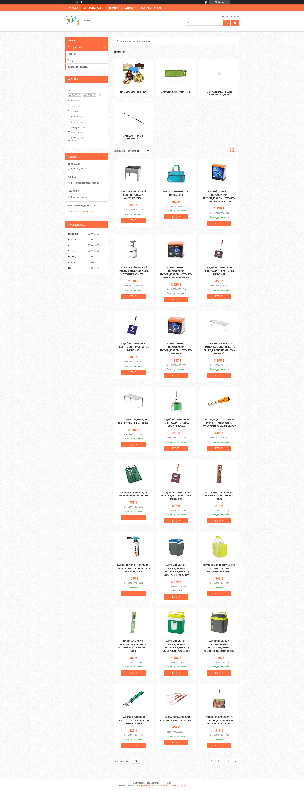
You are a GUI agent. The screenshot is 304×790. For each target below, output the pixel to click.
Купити (133, 220)
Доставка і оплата (151, 8)
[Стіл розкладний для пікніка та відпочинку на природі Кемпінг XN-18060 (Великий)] (219, 325)
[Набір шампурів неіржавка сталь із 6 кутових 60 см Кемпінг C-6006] (133, 622)
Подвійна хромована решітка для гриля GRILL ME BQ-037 (219, 271)
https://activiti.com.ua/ (81, 211)
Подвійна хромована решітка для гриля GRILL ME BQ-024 (176, 495)
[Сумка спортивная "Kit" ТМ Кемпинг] (176, 173)
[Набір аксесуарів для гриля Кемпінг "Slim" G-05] (176, 698)
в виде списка (237, 150)
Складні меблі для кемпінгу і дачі (219, 93)
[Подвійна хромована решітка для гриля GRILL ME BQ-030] (133, 325)
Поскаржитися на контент (147, 786)
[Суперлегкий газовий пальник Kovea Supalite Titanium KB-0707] (133, 249)
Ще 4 (73, 140)
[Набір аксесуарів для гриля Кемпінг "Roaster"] (133, 474)
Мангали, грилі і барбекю (133, 137)
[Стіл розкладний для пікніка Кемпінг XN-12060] (133, 401)
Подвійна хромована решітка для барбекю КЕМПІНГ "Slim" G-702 (219, 720)
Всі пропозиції (92, 8)
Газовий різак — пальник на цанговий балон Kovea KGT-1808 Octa (133, 568)
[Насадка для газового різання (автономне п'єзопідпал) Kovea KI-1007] (219, 401)
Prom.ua (167, 783)
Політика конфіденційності (173, 786)
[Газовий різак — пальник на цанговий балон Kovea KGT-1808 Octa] (133, 546)
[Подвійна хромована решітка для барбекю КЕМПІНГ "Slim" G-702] (219, 698)
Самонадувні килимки (176, 92)
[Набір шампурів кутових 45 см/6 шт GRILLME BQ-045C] (219, 474)
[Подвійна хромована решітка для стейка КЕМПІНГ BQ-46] (176, 401)
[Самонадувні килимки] (176, 73)
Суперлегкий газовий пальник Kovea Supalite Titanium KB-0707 (133, 271)
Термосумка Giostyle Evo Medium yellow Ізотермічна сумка (219, 568)
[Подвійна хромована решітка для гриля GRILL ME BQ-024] (176, 474)
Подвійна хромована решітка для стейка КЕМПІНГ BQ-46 (176, 423)
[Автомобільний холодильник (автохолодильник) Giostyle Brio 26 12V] (176, 546)
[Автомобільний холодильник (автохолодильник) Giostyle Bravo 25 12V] (176, 622)
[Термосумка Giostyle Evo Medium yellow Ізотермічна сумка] (219, 546)
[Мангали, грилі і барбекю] (133, 117)
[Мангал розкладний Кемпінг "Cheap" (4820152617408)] (133, 173)
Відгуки (72, 60)
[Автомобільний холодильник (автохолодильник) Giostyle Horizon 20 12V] (219, 622)
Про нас (114, 8)
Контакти (129, 8)
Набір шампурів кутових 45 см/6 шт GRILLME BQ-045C (219, 495)
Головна (73, 8)
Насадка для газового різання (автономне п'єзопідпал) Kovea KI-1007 (219, 423)
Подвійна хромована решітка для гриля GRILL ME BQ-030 (133, 347)
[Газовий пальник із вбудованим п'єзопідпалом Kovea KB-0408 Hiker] (176, 325)
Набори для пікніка (133, 92)
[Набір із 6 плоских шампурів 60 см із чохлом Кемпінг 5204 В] (133, 698)
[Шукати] (226, 23)
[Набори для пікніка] (133, 73)
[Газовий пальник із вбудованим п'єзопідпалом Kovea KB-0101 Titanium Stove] (219, 173)
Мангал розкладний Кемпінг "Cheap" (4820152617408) (133, 195)
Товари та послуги (130, 41)
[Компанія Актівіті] (72, 20)
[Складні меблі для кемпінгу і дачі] (219, 73)
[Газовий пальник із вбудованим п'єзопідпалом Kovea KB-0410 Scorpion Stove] (176, 249)
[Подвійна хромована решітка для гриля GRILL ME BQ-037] (219, 249)
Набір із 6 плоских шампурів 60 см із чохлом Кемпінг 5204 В (133, 720)
